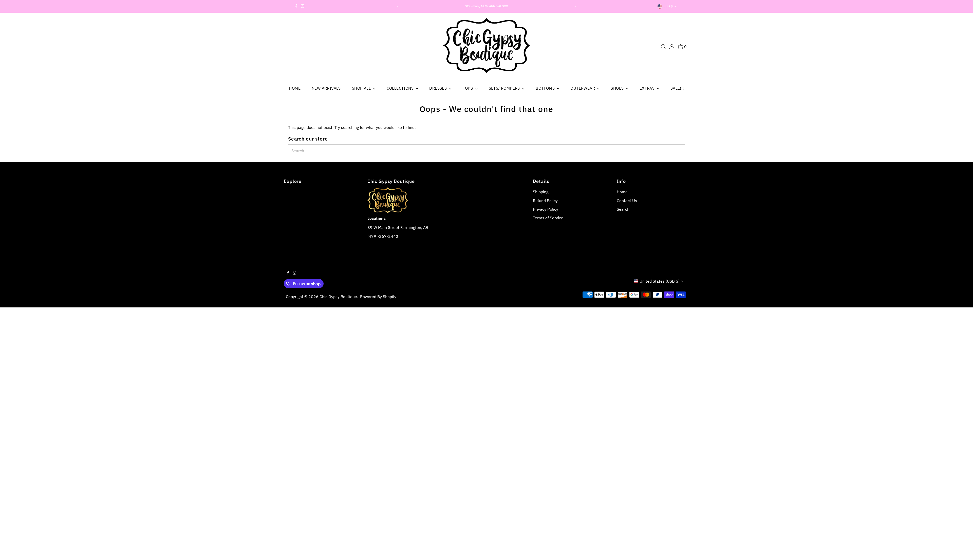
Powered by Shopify (378, 296)
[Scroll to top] (963, 537)
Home (295, 88)
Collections (401, 88)
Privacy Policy (545, 209)
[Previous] (397, 6)
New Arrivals (326, 88)
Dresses (438, 88)
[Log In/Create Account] (671, 46)
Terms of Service (548, 217)
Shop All (362, 88)
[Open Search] (663, 46)
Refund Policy (545, 200)
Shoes (618, 88)
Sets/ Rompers (505, 88)
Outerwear (583, 88)
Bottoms (546, 88)
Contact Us (627, 200)
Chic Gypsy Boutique (338, 296)
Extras (648, 88)
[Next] (575, 6)
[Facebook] (296, 6)
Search (623, 209)
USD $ (668, 6)
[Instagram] (303, 6)
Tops (468, 88)
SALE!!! (677, 88)
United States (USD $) (660, 281)
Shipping (540, 191)
